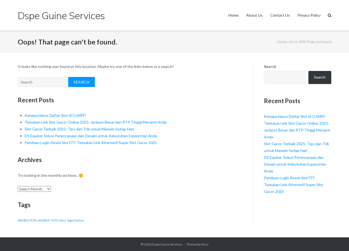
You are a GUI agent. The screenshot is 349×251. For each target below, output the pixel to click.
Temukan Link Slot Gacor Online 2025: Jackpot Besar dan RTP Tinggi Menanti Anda (96, 122)
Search (270, 66)
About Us (254, 15)
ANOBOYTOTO (27, 220)
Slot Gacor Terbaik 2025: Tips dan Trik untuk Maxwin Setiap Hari (79, 129)
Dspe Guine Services (167, 244)
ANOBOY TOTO (48, 220)
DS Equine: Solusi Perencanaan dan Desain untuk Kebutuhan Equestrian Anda (91, 135)
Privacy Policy (309, 15)
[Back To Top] (335, 238)
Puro (204, 244)
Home (233, 15)
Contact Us (280, 15)
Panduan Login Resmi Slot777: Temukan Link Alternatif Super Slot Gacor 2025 (91, 142)
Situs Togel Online (71, 220)
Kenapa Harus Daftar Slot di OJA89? (55, 115)
